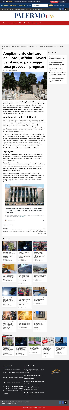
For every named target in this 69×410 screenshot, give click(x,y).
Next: (36, 231)
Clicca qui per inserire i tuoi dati (59, 5)
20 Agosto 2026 (7, 260)
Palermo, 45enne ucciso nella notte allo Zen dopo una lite (40, 276)
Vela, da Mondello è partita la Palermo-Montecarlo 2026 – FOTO (56, 80)
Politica (21, 23)
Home (5, 23)
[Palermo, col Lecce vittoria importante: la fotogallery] (35, 341)
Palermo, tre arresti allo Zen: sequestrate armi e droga (39, 299)
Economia (26, 23)
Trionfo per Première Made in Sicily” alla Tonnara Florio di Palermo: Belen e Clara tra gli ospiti (9, 324)
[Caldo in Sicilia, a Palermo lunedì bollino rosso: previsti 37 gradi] (25, 315)
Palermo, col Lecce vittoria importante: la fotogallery (55, 69)
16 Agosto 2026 (37, 260)
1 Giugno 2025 (14, 70)
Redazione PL (7, 70)
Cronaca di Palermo (13, 23)
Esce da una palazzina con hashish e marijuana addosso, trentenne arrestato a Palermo (24, 255)
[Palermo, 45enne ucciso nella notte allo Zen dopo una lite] (40, 268)
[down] (43, 23)
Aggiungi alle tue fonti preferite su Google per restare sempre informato (21, 1)
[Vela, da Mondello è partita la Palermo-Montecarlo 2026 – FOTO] (61, 341)
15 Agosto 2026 (22, 283)
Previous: (14, 230)
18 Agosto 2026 (59, 353)
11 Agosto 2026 (7, 305)
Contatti (11, 9)
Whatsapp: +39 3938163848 (35, 9)
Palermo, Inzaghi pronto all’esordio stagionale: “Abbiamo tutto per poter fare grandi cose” (39, 255)
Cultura (32, 23)
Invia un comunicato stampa (21, 9)
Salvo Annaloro (33, 351)
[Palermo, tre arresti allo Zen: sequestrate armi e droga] (40, 291)
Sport (37, 23)
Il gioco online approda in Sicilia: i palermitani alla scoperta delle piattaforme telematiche (57, 74)
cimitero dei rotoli (10, 225)
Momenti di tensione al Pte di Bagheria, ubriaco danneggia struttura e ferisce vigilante (40, 324)
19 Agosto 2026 (46, 356)
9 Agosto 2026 (22, 327)
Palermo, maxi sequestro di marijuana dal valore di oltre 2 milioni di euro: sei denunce (9, 255)
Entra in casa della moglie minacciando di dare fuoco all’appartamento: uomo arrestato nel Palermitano (24, 301)
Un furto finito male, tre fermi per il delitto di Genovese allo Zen (9, 276)
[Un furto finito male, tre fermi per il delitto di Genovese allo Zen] (9, 268)
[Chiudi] (67, 1)
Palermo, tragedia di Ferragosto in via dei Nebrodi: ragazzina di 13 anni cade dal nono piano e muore (24, 277)
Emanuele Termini (47, 354)
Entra (51, 5)
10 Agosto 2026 (7, 329)
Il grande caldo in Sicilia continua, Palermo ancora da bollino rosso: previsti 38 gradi (8, 300)
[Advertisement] (34, 35)
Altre (40, 23)
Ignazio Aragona (16, 382)
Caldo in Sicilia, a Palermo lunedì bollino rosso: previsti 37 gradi (24, 323)
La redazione (5, 9)
